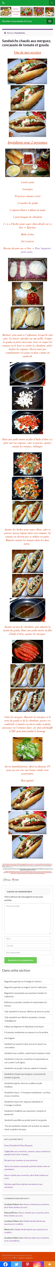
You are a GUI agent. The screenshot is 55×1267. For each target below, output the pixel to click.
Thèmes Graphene (25, 1258)
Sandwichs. (20, 33)
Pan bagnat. (9, 1038)
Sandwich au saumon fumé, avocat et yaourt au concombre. (25, 1046)
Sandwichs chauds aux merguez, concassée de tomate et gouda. (25, 1076)
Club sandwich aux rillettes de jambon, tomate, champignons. (25, 1019)
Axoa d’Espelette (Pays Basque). (18, 1145)
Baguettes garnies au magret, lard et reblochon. (25, 987)
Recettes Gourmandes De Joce (17, 21)
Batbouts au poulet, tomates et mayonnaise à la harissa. (25, 1004)
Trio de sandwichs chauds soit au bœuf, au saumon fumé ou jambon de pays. (27, 1128)
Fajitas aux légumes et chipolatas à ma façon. (24, 1026)
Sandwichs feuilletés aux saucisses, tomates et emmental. (25, 1113)
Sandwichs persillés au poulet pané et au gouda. (25, 1120)
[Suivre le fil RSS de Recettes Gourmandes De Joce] (3, 2)
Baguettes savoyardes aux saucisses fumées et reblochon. (25, 995)
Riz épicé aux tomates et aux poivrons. (21, 1160)
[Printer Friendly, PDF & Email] (11, 879)
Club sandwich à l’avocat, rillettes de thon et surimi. (27, 1011)
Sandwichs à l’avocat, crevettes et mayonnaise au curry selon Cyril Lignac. (26, 1061)
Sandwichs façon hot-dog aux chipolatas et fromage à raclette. (23, 1103)
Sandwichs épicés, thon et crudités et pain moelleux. (23, 1085)
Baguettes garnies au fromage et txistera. (23, 981)
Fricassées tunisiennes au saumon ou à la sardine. (26, 1032)
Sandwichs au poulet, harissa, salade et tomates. (25, 1068)
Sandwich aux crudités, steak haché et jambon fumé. (27, 1053)
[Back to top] (48, 1260)
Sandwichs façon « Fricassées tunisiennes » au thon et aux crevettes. (27, 1094)
